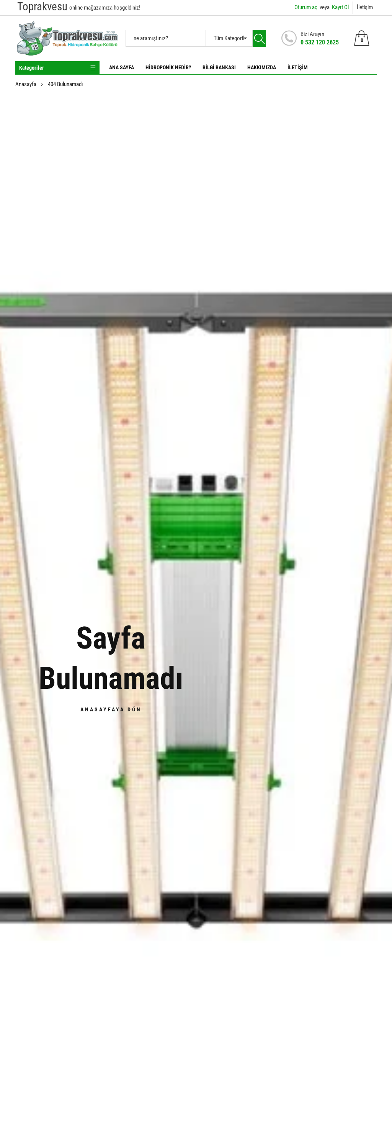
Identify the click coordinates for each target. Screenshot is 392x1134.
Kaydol (272, 590)
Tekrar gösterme (200, 608)
